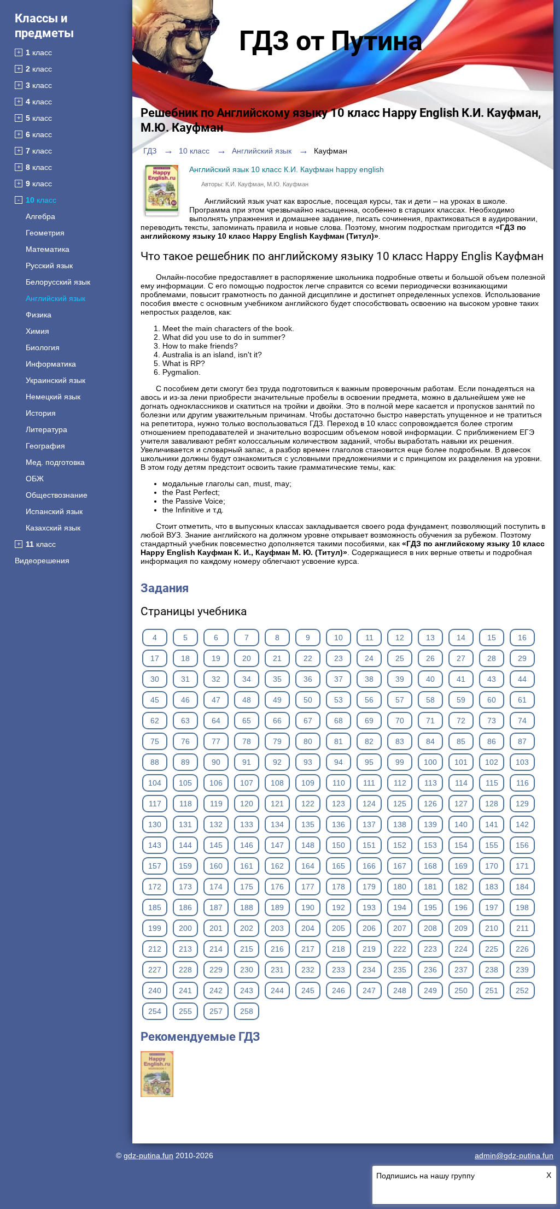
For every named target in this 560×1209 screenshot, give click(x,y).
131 (185, 824)
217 (307, 949)
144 (185, 845)
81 (338, 741)
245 (307, 990)
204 (307, 928)
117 (155, 803)
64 (216, 720)
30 (154, 679)
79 (277, 741)
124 (369, 803)
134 (277, 824)
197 (491, 907)
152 (399, 845)
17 (154, 658)
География (45, 445)
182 (461, 886)
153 (430, 845)
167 (399, 866)
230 (246, 969)
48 (246, 699)
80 (308, 741)
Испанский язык (54, 511)
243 (246, 990)
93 (308, 762)
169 (461, 866)
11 (369, 637)
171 (522, 866)
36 (308, 679)
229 (216, 969)
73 (491, 720)
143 (154, 845)
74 (522, 720)
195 (430, 907)
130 (154, 824)
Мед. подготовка (55, 462)
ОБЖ (35, 478)
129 (522, 803)
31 (185, 679)
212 (154, 949)
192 (338, 907)
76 (185, 741)
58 (430, 699)
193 (369, 907)
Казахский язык (53, 527)
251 (491, 990)
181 (430, 886)
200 (185, 928)
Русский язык (49, 265)
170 (491, 866)
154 (461, 845)
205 (338, 928)
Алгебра (40, 216)
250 (461, 990)
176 (277, 886)
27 (461, 658)
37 (338, 679)
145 (216, 845)
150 (338, 845)
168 (430, 866)
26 (430, 658)
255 (185, 1011)
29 (522, 658)
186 (185, 907)
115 (492, 783)
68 (338, 720)
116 (522, 783)
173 (185, 886)
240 (154, 990)
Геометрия (45, 232)
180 (399, 886)
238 (491, 969)
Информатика (51, 363)
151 (369, 845)
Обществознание (57, 495)
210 (491, 928)
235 (399, 969)
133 (246, 824)
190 (307, 907)
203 (277, 928)
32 (216, 679)
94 (338, 762)
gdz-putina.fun (148, 1155)
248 (399, 990)
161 (246, 866)
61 (522, 699)
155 (491, 845)
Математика (47, 249)
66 (277, 720)
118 (185, 803)
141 (491, 824)
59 (461, 699)
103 (522, 762)
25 (399, 658)
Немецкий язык (53, 396)
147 (277, 845)
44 (522, 679)
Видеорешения (42, 560)
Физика (38, 314)
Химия (37, 331)
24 (369, 658)
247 (369, 990)
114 (461, 783)
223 (430, 949)
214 (216, 949)
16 (522, 637)
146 (246, 845)
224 (461, 949)
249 (430, 990)
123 (338, 803)
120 (246, 803)
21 (277, 658)
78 (246, 741)
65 (246, 720)
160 (216, 866)
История (41, 413)
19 (216, 658)
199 (154, 928)
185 (154, 907)
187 (216, 907)
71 (430, 720)
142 (522, 824)
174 (216, 886)
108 (277, 783)
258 (246, 1011)
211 (522, 928)
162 (277, 866)
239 (522, 969)
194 (399, 907)
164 (307, 866)
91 (246, 762)
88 (154, 762)
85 (461, 741)
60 (491, 699)
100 (430, 762)
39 (399, 679)
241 (185, 990)
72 (461, 720)
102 (491, 762)
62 (154, 720)
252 (522, 990)
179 (369, 886)
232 (307, 969)
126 (430, 803)
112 (400, 783)
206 (369, 928)
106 (216, 783)
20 (246, 658)
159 (185, 866)
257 (216, 1011)
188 (246, 907)
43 (491, 679)
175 (246, 886)
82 (369, 741)
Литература (46, 429)
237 (461, 969)
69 (369, 720)
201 (216, 928)
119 (216, 803)
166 (369, 866)
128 (491, 803)
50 (308, 699)
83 (399, 741)
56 (369, 699)
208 (430, 928)
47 (216, 699)
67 (308, 720)
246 (338, 990)
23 (338, 658)
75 (154, 741)
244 (277, 990)
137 (369, 824)
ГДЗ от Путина (331, 41)
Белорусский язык (58, 282)
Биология (43, 347)
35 (277, 679)
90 (216, 762)
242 (216, 990)
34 (246, 679)
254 (154, 1011)
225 (491, 949)
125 (399, 803)
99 (399, 762)
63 (185, 720)
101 (461, 762)
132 (216, 824)
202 (246, 928)
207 (399, 928)
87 (522, 741)
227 (154, 969)
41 (461, 679)
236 (430, 969)
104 (154, 783)
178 (338, 886)
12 (399, 637)
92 (277, 762)
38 (369, 679)
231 (277, 969)
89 (185, 762)
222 (399, 949)
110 (338, 783)
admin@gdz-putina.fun (514, 1155)
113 (430, 783)
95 (369, 762)
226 (522, 949)
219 (369, 949)
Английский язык (55, 298)
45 (154, 699)
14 (461, 637)
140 (461, 824)
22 (308, 658)
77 (216, 741)
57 (399, 699)
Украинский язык (55, 380)
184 (522, 886)
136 (338, 824)
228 (185, 969)
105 (185, 783)
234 (369, 969)
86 (491, 741)
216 (277, 949)
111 (369, 783)
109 (307, 783)
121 (277, 803)
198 (522, 907)
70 (399, 720)
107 (246, 783)
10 (338, 637)
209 (461, 928)
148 (307, 845)
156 (522, 845)
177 (307, 886)
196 (461, 907)
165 (338, 866)
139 (430, 824)
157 (154, 866)
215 (246, 949)
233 (338, 969)
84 (430, 741)
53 (338, 699)
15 (491, 637)
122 (307, 803)
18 (185, 658)
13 (430, 637)
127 (461, 803)
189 (277, 907)
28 (491, 658)
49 (277, 699)
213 (185, 949)
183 (491, 886)
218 (338, 949)
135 (307, 824)
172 (154, 886)
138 (399, 824)
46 (185, 699)
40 (430, 679)
